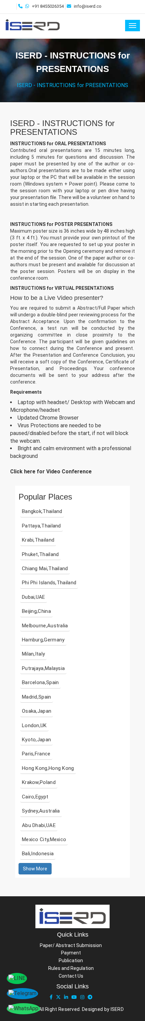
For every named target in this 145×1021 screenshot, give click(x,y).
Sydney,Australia (41, 811)
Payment (71, 952)
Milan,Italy (33, 654)
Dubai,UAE (33, 597)
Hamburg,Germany (43, 640)
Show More (35, 868)
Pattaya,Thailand (41, 526)
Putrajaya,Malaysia (43, 668)
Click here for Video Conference (51, 471)
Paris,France (36, 754)
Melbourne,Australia (45, 626)
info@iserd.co (88, 6)
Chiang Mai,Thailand (45, 568)
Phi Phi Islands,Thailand (49, 583)
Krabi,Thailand (38, 540)
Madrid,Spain (36, 697)
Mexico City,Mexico (44, 839)
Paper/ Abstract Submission (71, 945)
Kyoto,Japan (36, 740)
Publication (71, 960)
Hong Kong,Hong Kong (48, 768)
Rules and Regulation (71, 968)
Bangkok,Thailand (42, 511)
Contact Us (71, 976)
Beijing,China (36, 611)
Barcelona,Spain (40, 682)
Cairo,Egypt (35, 797)
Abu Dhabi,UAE (39, 825)
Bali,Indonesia (38, 854)
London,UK (34, 725)
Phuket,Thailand (40, 554)
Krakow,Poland (39, 782)
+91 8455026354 (48, 6)
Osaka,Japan (36, 711)
